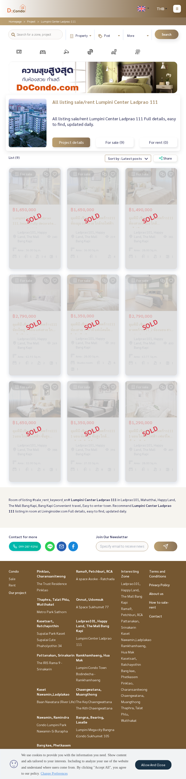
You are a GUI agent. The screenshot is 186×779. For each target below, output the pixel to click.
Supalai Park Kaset (51, 633)
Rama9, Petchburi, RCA (94, 571)
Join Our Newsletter (112, 537)
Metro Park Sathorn (52, 611)
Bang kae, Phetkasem (54, 745)
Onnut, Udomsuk (89, 599)
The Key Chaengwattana (94, 701)
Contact (155, 616)
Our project (17, 592)
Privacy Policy (159, 585)
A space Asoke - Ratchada (95, 578)
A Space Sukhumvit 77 (92, 607)
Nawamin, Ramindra (53, 717)
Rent (12, 585)
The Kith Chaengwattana (94, 708)
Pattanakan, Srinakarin (56, 655)
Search (166, 34)
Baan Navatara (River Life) (56, 701)
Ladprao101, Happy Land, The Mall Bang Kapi (92, 626)
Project (31, 21)
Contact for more (23, 537)
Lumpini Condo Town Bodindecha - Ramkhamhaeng (91, 673)
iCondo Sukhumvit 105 (92, 736)
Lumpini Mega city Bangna (95, 729)
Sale (12, 578)
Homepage (15, 21)
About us (156, 593)
